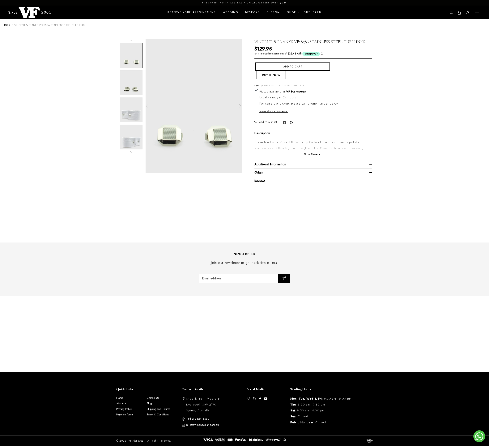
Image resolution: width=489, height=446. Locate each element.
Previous (148, 106)
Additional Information (270, 164)
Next (239, 106)
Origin (258, 172)
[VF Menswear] (29, 12)
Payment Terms (124, 414)
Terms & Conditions (158, 414)
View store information (273, 111)
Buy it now (271, 75)
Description (262, 133)
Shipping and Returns (158, 409)
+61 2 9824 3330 (198, 419)
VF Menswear (136, 441)
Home (6, 25)
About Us (121, 403)
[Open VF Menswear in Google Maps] (244, 334)
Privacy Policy (124, 409)
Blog (149, 403)
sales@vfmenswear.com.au (202, 425)
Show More (310, 154)
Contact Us (153, 398)
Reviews (259, 181)
